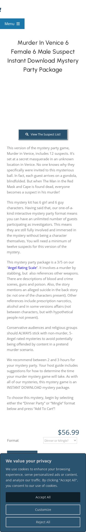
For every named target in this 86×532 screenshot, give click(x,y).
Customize (43, 509)
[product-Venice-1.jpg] (43, 108)
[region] (43, 492)
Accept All (43, 497)
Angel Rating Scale (22, 267)
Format (13, 440)
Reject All (43, 522)
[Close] (81, 457)
